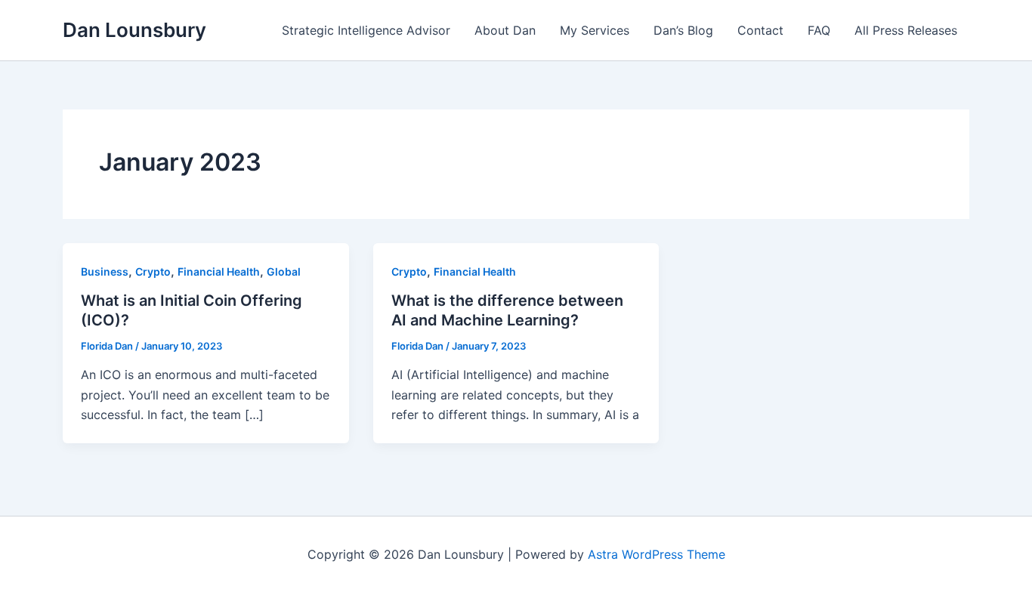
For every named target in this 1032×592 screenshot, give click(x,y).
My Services (594, 30)
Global (284, 271)
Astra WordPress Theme (656, 554)
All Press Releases (905, 30)
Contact (760, 30)
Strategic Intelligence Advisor (366, 30)
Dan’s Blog (683, 30)
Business (104, 271)
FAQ (819, 30)
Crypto (153, 271)
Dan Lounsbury (134, 30)
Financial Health (219, 271)
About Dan (505, 30)
